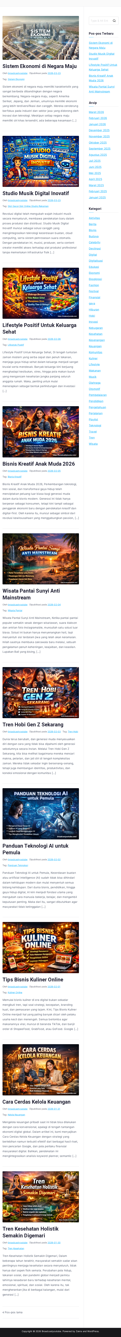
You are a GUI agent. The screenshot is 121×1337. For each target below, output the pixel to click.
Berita (92, 224)
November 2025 (99, 136)
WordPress (93, 1331)
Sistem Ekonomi (16, 79)
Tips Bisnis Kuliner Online (33, 980)
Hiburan (94, 309)
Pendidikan (96, 401)
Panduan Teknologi (18, 865)
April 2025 (95, 179)
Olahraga (95, 382)
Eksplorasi (95, 279)
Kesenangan (97, 340)
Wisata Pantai (15, 610)
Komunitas (95, 352)
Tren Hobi (73, 731)
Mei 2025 (95, 173)
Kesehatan (96, 334)
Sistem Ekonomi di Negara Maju (40, 66)
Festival (94, 291)
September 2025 (99, 148)
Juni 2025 (95, 167)
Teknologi (95, 425)
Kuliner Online (15, 992)
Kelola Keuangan (16, 1114)
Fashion (94, 285)
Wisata (93, 443)
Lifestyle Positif (16, 344)
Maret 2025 (96, 185)
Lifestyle (94, 364)
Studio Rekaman (40, 206)
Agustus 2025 (98, 154)
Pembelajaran (98, 395)
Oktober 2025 (98, 142)
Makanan (95, 370)
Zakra (79, 1331)
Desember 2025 (99, 130)
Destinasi (95, 248)
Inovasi (93, 321)
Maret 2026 (96, 112)
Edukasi (94, 266)
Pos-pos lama (14, 1312)
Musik (92, 376)
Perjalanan (96, 413)
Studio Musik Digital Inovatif (36, 193)
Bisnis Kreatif (14, 476)
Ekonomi (94, 272)
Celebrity (95, 242)
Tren (92, 437)
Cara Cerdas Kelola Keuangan (37, 1102)
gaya (92, 303)
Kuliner (93, 358)
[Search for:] (103, 21)
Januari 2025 (97, 197)
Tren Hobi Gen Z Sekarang (33, 725)
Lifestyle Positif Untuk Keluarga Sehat (103, 67)
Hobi (92, 315)
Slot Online (25, 206)
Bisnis (92, 230)
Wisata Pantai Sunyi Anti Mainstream (102, 89)
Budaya (94, 236)
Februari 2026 (98, 118)
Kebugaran (96, 328)
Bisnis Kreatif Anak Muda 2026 (39, 464)
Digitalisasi (96, 260)
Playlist (93, 419)
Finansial (94, 297)
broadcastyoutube (18, 73)
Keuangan (95, 346)
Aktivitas (94, 218)
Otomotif (94, 389)
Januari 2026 (97, 124)
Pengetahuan (97, 407)
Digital (93, 254)
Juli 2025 (95, 160)
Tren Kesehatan (16, 1248)
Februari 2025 (98, 191)
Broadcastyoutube (51, 1331)
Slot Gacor (13, 206)
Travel (93, 431)
